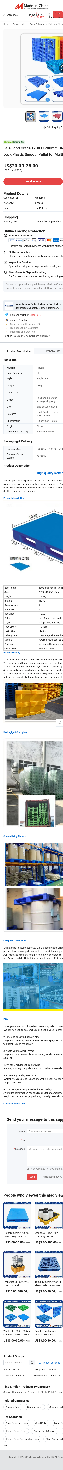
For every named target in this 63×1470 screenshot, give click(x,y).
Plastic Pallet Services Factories (22, 1439)
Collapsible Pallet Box (45, 1369)
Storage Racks (34, 1407)
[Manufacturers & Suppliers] (31, 5)
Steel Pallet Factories (17, 1423)
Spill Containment (12, 1375)
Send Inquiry (33, 181)
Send (32, 1176)
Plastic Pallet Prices (16, 1431)
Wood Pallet (41, 1423)
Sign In (8, 335)
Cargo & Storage (37, 24)
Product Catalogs (50, 1362)
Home (6, 24)
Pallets (51, 24)
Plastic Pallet (10, 1369)
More (6, 1445)
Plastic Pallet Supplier (44, 1431)
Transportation (19, 24)
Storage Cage (13, 1407)
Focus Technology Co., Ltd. (42, 1457)
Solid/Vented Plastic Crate (47, 1375)
